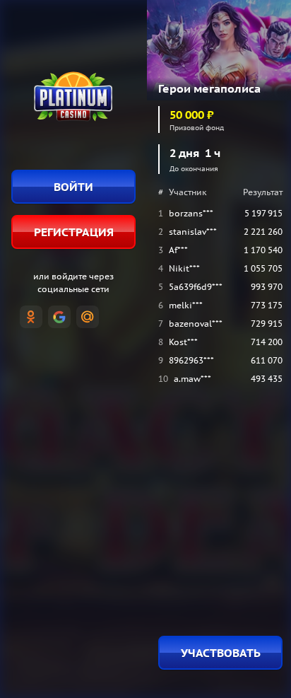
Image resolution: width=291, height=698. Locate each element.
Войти (73, 187)
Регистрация (74, 232)
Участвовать (221, 653)
